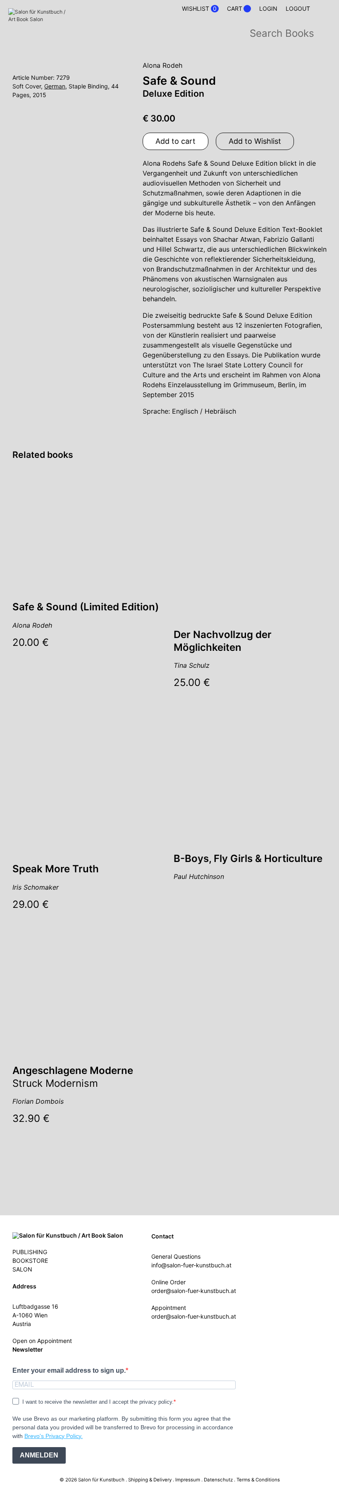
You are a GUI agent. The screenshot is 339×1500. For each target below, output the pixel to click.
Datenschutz (218, 1480)
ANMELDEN (39, 1455)
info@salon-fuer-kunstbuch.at (191, 1265)
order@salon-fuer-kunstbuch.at (193, 1290)
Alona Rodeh (162, 65)
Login (268, 8)
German (54, 86)
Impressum (187, 1480)
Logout (298, 8)
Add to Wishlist (255, 141)
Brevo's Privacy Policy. (53, 1436)
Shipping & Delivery (150, 1480)
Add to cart (175, 141)
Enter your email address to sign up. (69, 1370)
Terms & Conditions (258, 1480)
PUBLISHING (29, 1251)
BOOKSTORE (30, 1260)
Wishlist (199, 8)
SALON (22, 1269)
